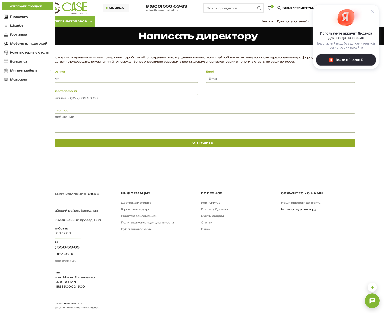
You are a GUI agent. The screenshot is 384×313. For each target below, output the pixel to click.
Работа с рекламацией (139, 215)
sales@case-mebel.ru (162, 10)
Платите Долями (214, 209)
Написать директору (298, 209)
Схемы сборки (212, 215)
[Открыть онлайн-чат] (372, 300)
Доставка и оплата (136, 202)
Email (210, 71)
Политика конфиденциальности (147, 222)
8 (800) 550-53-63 (166, 6)
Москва (116, 7)
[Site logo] (68, 7)
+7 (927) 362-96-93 (57, 254)
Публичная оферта (136, 229)
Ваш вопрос (58, 110)
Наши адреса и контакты (301, 202)
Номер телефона (63, 91)
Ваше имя (57, 71)
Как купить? (210, 202)
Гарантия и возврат (136, 209)
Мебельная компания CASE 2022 (62, 303)
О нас (205, 229)
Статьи (206, 222)
